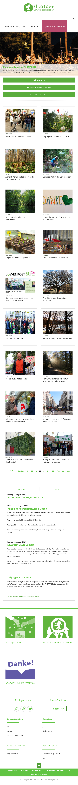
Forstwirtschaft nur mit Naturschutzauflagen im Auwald (55, 380)
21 (37, 471)
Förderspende (47, 731)
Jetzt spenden (13, 642)
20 (32, 471)
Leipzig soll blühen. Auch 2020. (56, 136)
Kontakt (24, 770)
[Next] (73, 54)
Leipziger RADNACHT (20, 577)
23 (43, 471)
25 (53, 471)
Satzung (9, 731)
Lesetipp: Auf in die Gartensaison (57, 177)
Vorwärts (60, 471)
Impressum (12, 770)
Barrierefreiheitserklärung (58, 770)
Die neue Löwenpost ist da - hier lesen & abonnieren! (19, 299)
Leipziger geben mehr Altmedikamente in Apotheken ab (19, 420)
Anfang (12, 471)
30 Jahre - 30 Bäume (14, 338)
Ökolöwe (10, 727)
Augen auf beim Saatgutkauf (17, 257)
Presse (57, 489)
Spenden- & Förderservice (20, 682)
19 (27, 471)
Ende (68, 471)
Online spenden (39, 80)
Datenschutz (37, 770)
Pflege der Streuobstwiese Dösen (27, 508)
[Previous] (4, 54)
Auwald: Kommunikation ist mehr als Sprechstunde (19, 178)
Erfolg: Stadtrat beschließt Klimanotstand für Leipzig (57, 460)
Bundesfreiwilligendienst (51, 754)
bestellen (58, 708)
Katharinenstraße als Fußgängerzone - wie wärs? (57, 420)
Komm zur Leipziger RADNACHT (38, 75)
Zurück (21, 471)
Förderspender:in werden (40, 87)
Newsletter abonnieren (39, 95)
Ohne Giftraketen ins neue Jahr (56, 257)
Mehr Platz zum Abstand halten (18, 136)
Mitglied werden (12, 754)
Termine (21, 489)
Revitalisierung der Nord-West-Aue (57, 338)
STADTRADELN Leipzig (20, 544)
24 (48, 471)
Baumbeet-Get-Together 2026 (25, 497)
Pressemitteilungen (39, 774)
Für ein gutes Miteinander (16, 379)
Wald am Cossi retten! (40, 75)
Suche (74, 16)
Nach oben (39, 765)
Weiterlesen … (23, 125)
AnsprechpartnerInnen (15, 735)
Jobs (43, 758)
